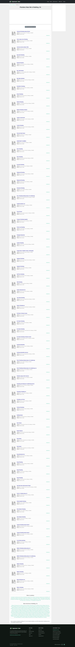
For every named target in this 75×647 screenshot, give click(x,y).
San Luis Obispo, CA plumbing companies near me (38, 597)
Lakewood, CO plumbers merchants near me (21, 598)
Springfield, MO (35, 599)
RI (20, 600)
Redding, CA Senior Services (18, 606)
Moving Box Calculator (56, 637)
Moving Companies (41, 631)
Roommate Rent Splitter (56, 634)
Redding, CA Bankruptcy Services (31, 605)
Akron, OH (40, 599)
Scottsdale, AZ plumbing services (15, 597)
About (64, 1)
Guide (51, 1)
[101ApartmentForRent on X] (62, 644)
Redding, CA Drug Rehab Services (30, 617)
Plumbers (13, 4)
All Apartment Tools (56, 629)
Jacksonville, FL (35, 598)
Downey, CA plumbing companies (25, 597)
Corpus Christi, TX (23, 600)
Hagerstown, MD (22, 599)
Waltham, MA (18, 599)
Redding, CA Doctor (41, 610)
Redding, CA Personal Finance (45, 606)
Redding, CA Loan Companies (15, 616)
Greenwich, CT (30, 598)
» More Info (47, 35)
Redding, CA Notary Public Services (25, 616)
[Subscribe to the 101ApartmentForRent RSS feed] (64, 644)
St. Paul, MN (30, 599)
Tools (61, 1)
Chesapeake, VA (34, 600)
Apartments (40, 629)
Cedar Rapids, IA (43, 598)
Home (48, 1)
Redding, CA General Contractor (44, 609)
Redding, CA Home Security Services (27, 606)
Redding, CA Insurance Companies (26, 607)
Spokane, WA (39, 600)
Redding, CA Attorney (23, 605)
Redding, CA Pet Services (43, 616)
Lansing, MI (27, 599)
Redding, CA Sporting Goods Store (16, 608)
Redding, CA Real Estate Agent (34, 610)
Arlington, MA (14, 599)
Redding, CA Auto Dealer (43, 608)
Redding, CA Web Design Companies (34, 609)
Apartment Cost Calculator (56, 631)
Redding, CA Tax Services (45, 607)
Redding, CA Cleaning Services (16, 605)
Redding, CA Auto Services (37, 606)
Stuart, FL (39, 598)
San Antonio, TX (29, 600)
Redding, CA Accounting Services (36, 607)
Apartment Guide (31, 631)
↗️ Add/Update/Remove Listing (30, 26)
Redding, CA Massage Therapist (34, 616)
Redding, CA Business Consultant (16, 607)
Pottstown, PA (48, 599)
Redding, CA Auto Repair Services (23, 609)
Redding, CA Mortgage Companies (24, 610)
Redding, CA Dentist (39, 605)
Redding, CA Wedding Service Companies (41, 617)
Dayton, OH (43, 599)
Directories (55, 1)
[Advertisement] (30, 17)
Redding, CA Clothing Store (15, 610)
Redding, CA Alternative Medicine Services (27, 608)
